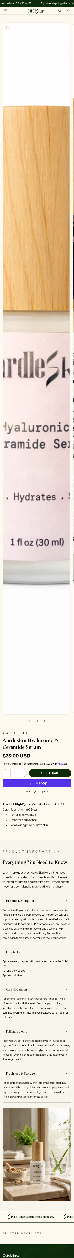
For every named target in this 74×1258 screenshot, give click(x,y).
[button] (5, 10)
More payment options (37, 791)
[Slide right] (44, 721)
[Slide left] (29, 721)
